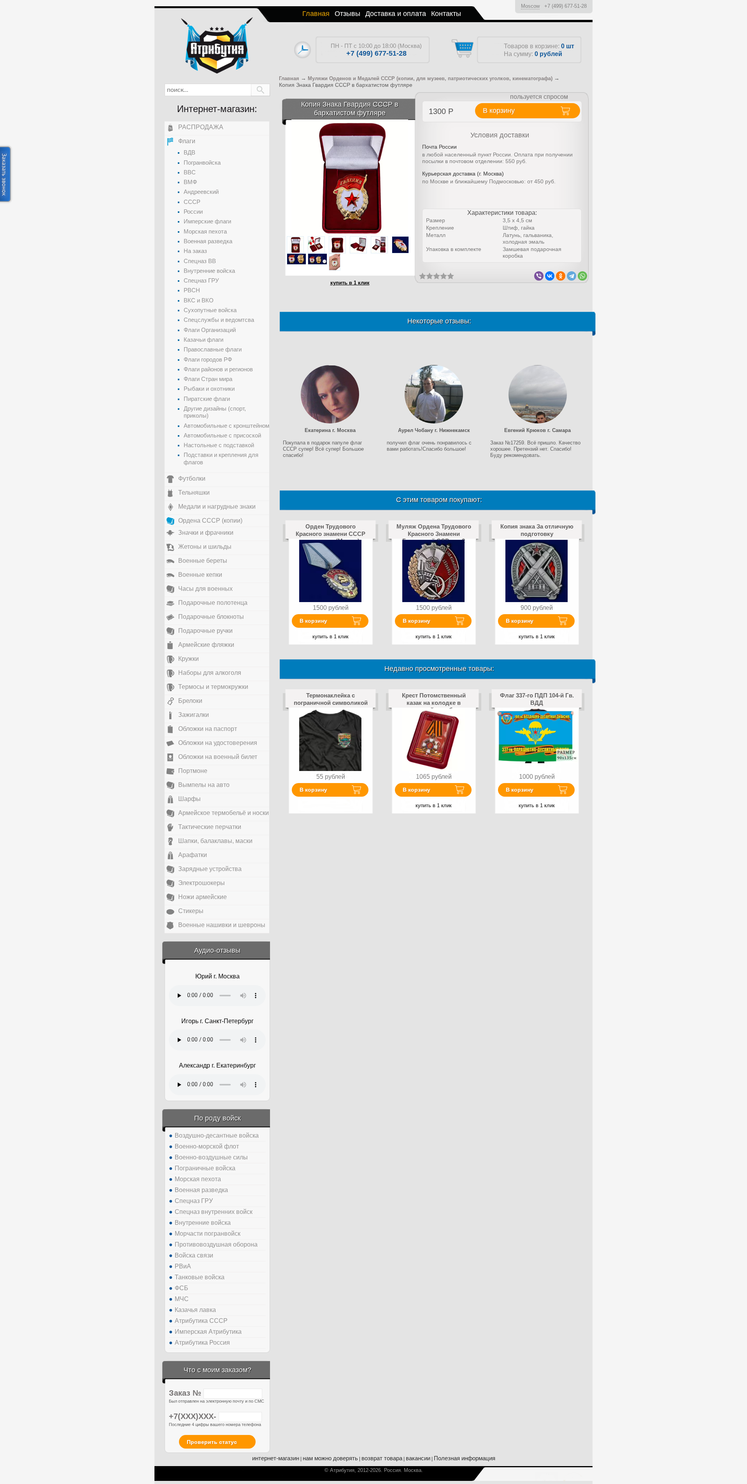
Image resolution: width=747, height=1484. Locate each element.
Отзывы (347, 14)
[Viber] (539, 276)
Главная (316, 14)
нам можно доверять (330, 1458)
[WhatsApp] (582, 276)
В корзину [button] (499, 110)
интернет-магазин (275, 1458)
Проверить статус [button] (212, 1442)
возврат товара (381, 1458)
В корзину (313, 621)
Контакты (446, 14)
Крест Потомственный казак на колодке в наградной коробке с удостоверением (434, 706)
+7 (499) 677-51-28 (565, 6)
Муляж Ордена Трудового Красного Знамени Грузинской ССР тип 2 (433, 533)
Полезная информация (464, 1458)
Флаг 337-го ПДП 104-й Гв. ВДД (537, 699)
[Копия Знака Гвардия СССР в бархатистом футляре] (349, 178)
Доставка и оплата (395, 14)
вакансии (418, 1458)
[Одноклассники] (560, 276)
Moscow (530, 6)
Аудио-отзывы (217, 950)
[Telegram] (571, 276)
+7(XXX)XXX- (194, 1416)
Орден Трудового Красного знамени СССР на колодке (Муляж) (330, 533)
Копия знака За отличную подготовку (536, 530)
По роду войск (217, 1118)
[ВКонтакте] (549, 276)
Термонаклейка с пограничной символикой (331, 699)
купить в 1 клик (350, 283)
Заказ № (186, 1393)
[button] (260, 90)
